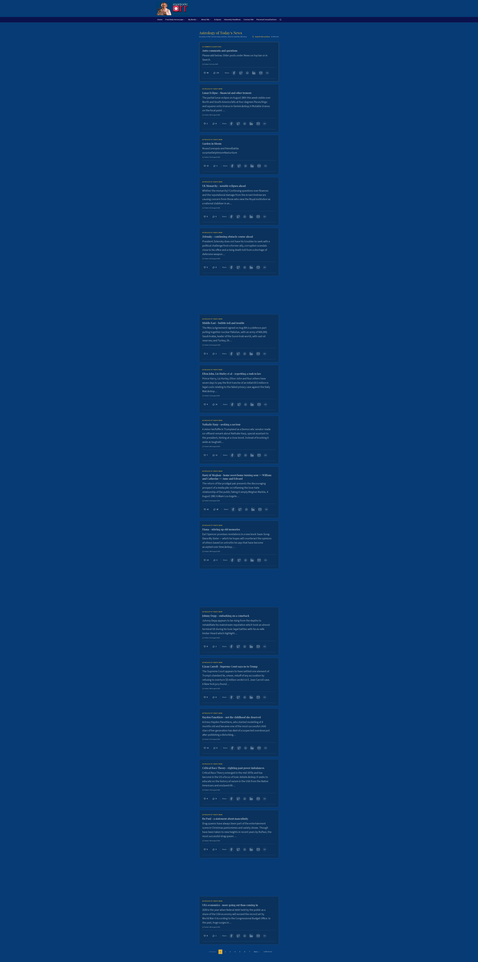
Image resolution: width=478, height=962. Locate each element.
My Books (192, 19)
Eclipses (217, 19)
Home (159, 19)
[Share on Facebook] (233, 72)
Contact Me (248, 19)
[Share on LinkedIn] (253, 72)
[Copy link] (267, 73)
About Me (205, 19)
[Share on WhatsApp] (247, 73)
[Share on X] (240, 72)
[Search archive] (280, 19)
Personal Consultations (266, 19)
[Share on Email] (260, 72)
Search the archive (267, 37)
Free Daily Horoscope (174, 19)
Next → (257, 952)
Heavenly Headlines (232, 19)
